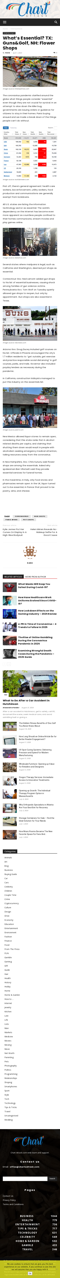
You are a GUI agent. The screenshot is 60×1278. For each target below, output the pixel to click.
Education (9, 924)
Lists (6, 1024)
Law (6, 1015)
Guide (7, 970)
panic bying (12, 520)
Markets (8, 1032)
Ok (30, 1273)
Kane (7, 53)
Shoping (8, 1082)
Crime (7, 899)
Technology (9, 1103)
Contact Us (8, 1196)
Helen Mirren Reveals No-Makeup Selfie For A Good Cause (43, 532)
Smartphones (10, 1086)
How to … (9, 999)
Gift (6, 965)
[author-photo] (30, 558)
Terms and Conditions (13, 1204)
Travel (7, 1111)
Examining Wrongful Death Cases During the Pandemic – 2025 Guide (36, 654)
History (7, 982)
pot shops (28, 520)
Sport (7, 1090)
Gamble (8, 957)
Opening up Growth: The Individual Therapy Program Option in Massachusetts (34, 793)
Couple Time (10, 895)
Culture (7, 907)
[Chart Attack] (30, 9)
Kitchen (7, 1011)
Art (5, 861)
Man (6, 1028)
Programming (10, 1074)
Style (6, 1094)
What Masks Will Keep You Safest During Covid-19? (34, 585)
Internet (8, 1003)
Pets (6, 1061)
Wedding (8, 1119)
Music (7, 1049)
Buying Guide (10, 874)
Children (8, 891)
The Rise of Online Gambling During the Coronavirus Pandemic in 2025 (35, 640)
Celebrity (8, 886)
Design (7, 911)
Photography (10, 1065)
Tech (6, 1099)
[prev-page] (4, 664)
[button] (4, 22)
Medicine (8, 1036)
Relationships (10, 1078)
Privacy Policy (9, 1200)
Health (7, 978)
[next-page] (9, 664)
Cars (6, 882)
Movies (7, 1040)
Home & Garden (12, 995)
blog (6, 866)
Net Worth (9, 1053)
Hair (6, 974)
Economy (8, 920)
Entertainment (16, 29)
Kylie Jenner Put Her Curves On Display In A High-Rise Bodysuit (15, 532)
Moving (7, 1045)
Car (5, 695)
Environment (10, 932)
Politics (7, 1069)
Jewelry (7, 1007)
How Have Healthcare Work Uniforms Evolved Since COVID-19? (37, 600)
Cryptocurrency (11, 903)
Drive (6, 915)
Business (8, 870)
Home (5, 29)
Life (6, 1020)
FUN (6, 953)
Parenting (9, 1057)
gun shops (39, 516)
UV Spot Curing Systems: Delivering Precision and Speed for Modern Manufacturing (35, 752)
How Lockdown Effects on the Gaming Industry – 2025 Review (37, 612)
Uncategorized (11, 1115)
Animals (8, 857)
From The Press (12, 949)
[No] (56, 1269)
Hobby (7, 986)
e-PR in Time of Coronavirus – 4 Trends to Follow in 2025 (37, 625)
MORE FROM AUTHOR (35, 576)
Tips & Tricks (10, 1107)
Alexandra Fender (11, 708)
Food (6, 945)
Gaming (8, 961)
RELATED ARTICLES (13, 576)
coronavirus (22, 516)
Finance (8, 940)
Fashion (8, 936)
